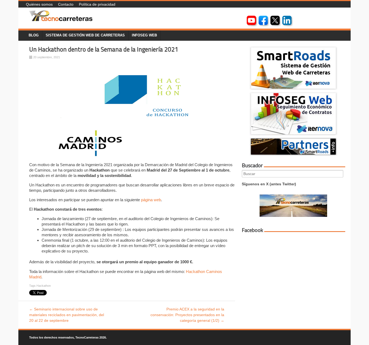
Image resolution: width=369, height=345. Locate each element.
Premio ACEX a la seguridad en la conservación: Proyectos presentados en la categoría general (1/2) (187, 315)
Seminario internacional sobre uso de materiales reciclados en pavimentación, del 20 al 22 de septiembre (66, 315)
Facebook (252, 230)
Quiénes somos (39, 4)
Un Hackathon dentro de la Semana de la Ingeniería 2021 (103, 49)
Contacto (65, 4)
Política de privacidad (97, 4)
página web (151, 199)
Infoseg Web (144, 35)
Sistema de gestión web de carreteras (85, 35)
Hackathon (43, 285)
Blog (34, 35)
